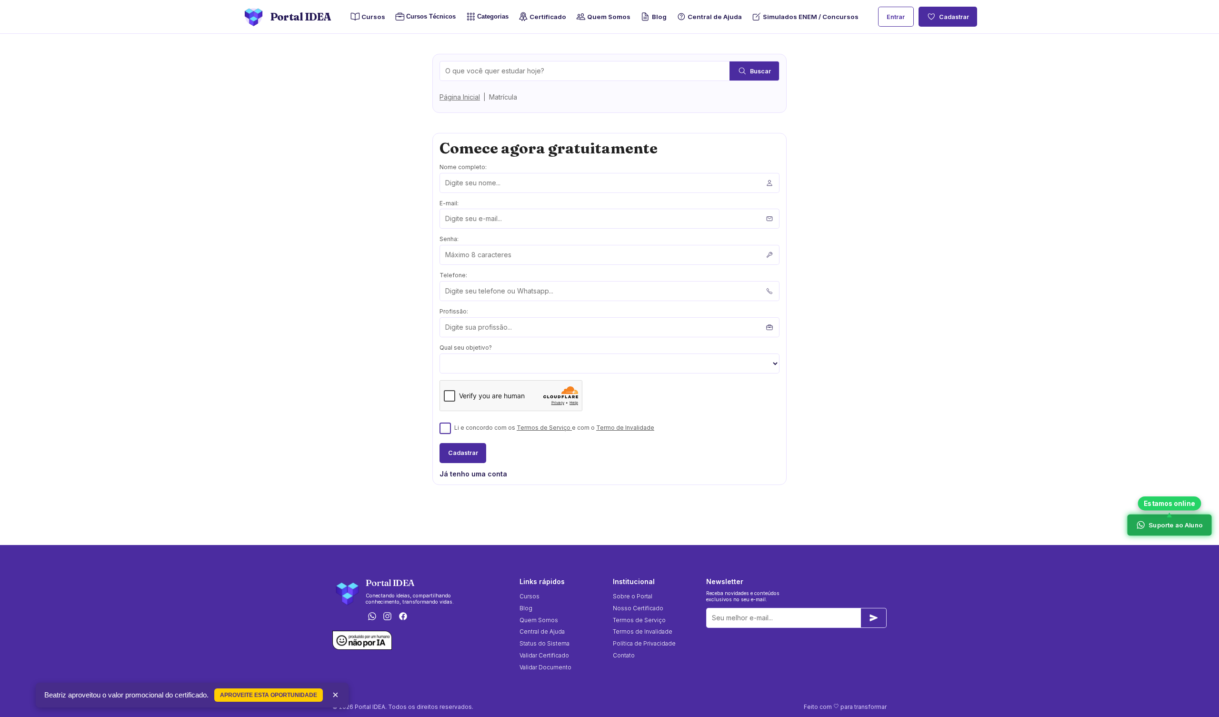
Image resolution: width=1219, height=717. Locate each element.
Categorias (493, 17)
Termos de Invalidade (642, 631)
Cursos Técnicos (428, 17)
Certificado (548, 16)
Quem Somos (608, 16)
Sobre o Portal (632, 596)
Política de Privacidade (644, 643)
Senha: (449, 238)
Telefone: (453, 275)
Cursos (373, 16)
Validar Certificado (544, 655)
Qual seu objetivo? (466, 347)
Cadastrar (954, 16)
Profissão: (454, 311)
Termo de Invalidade (625, 427)
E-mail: (449, 203)
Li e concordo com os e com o (554, 427)
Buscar (760, 71)
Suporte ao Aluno (1175, 525)
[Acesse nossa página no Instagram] (387, 617)
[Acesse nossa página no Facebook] (403, 617)
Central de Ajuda (715, 16)
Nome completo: (463, 167)
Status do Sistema (545, 643)
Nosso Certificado (638, 608)
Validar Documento (545, 667)
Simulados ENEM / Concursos (811, 16)
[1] (874, 618)
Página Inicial (460, 97)
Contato (624, 655)
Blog (659, 16)
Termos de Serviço (544, 427)
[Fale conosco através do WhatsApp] (372, 617)
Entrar (896, 16)
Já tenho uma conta (473, 474)
